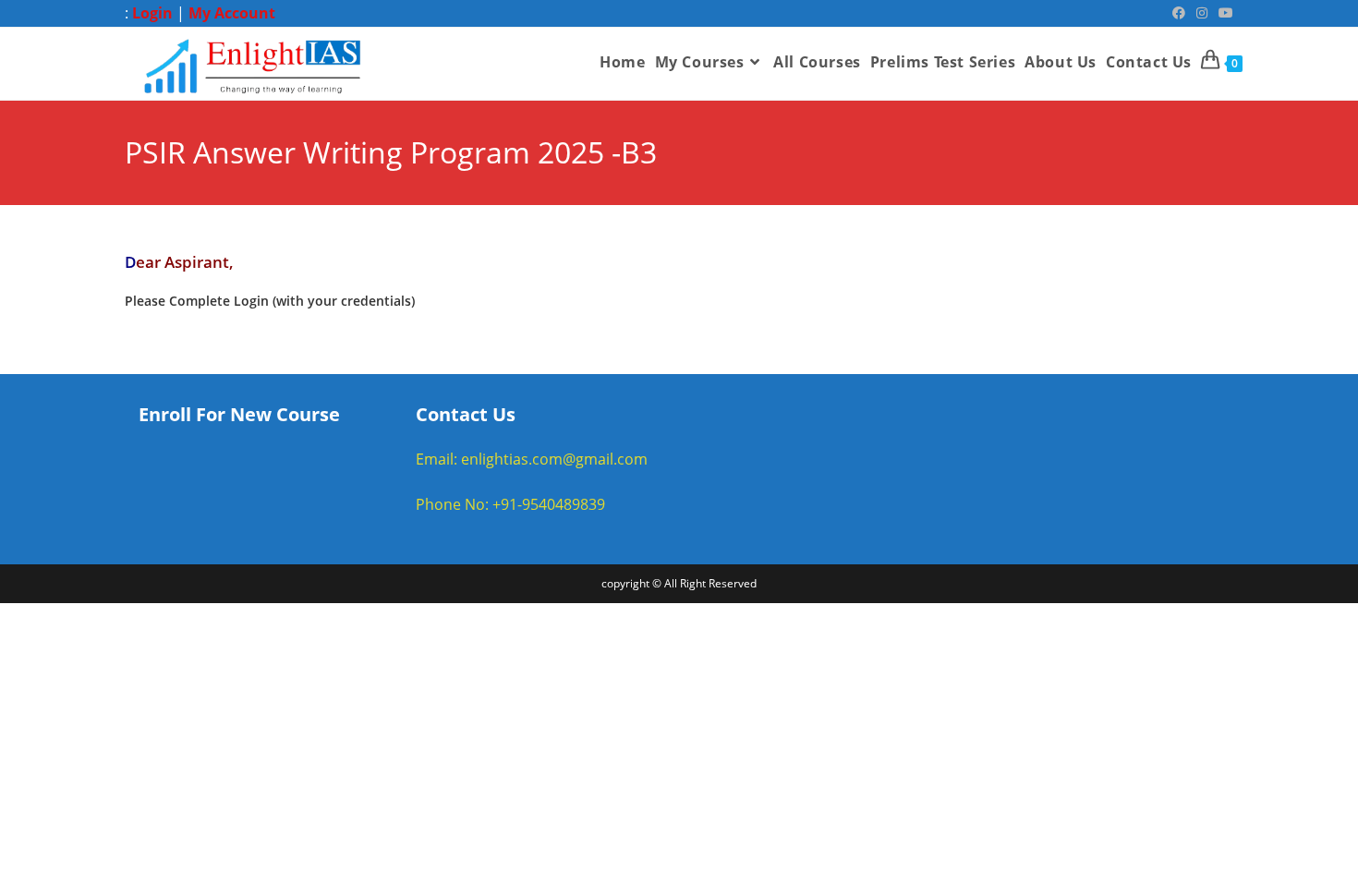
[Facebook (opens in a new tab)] (1179, 13)
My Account (231, 13)
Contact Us (465, 414)
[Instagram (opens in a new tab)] (1202, 13)
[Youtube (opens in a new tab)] (1223, 13)
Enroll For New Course (239, 414)
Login (152, 13)
